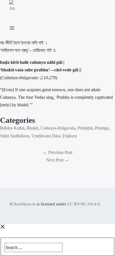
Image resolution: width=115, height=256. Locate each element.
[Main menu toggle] (14, 27)
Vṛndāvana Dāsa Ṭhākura (54, 135)
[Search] (66, 246)
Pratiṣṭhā (85, 128)
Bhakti (32, 128)
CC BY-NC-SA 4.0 (83, 204)
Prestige (102, 128)
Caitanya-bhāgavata (57, 128)
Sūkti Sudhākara (14, 135)
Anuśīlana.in (25, 204)
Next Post (57, 160)
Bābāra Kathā (12, 128)
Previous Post (57, 152)
